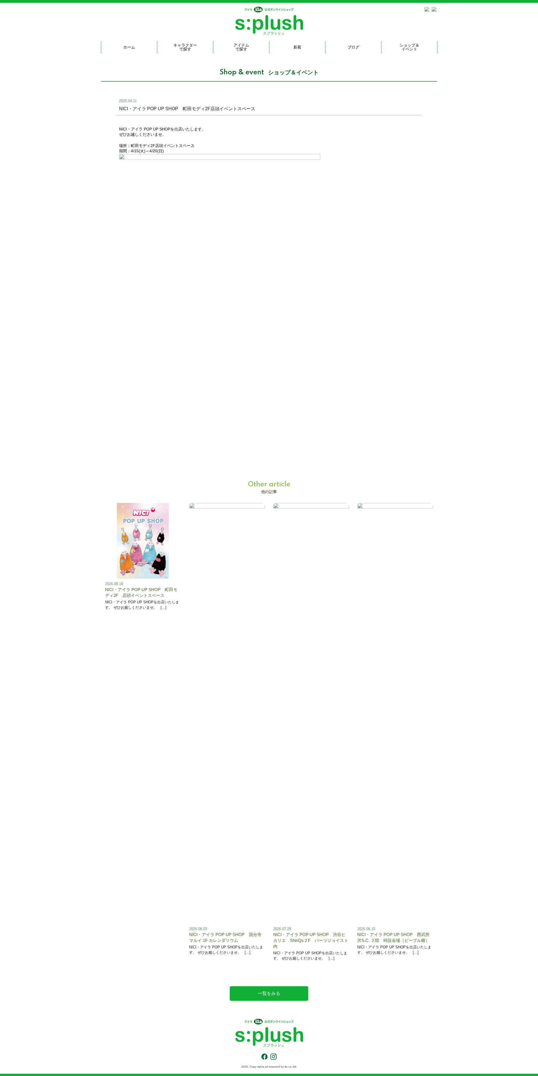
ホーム (129, 47)
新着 (297, 47)
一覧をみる (269, 993)
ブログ (353, 47)
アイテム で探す (241, 47)
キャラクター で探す (185, 47)
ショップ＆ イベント (409, 47)
